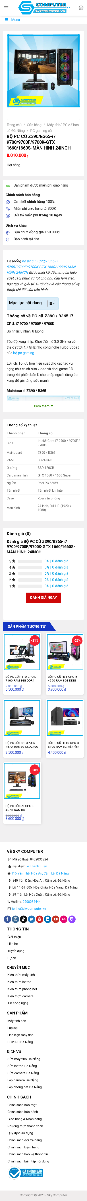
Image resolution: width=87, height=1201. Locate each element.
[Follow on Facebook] (7, 919)
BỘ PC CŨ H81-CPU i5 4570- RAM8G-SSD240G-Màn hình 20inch (22, 746)
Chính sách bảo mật (22, 1105)
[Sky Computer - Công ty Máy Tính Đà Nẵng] (43, 8)
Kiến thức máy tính (21, 975)
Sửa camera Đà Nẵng (23, 1073)
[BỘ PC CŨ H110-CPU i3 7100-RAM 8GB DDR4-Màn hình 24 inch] (22, 652)
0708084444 (32, 902)
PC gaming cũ (41, 131)
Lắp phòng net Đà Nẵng (25, 1087)
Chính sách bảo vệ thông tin (28, 1154)
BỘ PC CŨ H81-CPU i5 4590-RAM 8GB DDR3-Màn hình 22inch (63, 680)
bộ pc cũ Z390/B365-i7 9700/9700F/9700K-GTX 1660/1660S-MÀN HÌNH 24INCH (41, 267)
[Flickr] (63, 919)
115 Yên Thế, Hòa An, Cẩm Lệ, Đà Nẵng (40, 873)
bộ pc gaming (23, 353)
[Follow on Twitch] (72, 919)
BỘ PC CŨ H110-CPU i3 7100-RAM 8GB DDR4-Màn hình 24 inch (21, 680)
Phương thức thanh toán (25, 1126)
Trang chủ (14, 125)
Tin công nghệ (18, 1003)
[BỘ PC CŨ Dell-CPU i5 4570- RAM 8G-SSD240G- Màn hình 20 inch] (22, 781)
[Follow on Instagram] (15, 919)
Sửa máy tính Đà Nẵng (24, 1059)
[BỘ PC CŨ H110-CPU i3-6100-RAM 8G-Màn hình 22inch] (65, 718)
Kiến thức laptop (19, 982)
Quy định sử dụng (20, 1133)
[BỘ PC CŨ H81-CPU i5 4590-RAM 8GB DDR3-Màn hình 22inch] (65, 652)
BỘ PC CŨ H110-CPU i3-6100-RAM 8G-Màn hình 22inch (64, 746)
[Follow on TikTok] (23, 919)
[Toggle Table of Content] (49, 303)
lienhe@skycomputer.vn (29, 909)
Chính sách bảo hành (23, 1112)
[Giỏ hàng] (81, 8)
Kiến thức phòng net (22, 989)
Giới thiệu (14, 937)
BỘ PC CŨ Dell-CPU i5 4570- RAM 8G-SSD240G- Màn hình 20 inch (21, 811)
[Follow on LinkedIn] (47, 919)
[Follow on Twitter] (31, 919)
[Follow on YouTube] (55, 919)
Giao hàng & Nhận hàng (25, 1119)
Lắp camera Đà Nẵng (23, 1080)
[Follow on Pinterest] (39, 919)
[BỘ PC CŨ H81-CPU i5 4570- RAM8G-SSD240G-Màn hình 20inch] (22, 718)
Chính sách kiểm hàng (23, 1147)
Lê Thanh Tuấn (36, 866)
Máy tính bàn (17, 1021)
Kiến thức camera (20, 996)
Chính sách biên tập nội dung (28, 1161)
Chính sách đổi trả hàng (25, 1140)
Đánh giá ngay (43, 597)
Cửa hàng (34, 125)
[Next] (23, 111)
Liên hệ (13, 944)
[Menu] (6, 7)
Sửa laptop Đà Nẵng (22, 1066)
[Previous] (11, 111)
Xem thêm (42, 406)
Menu (15, 20)
